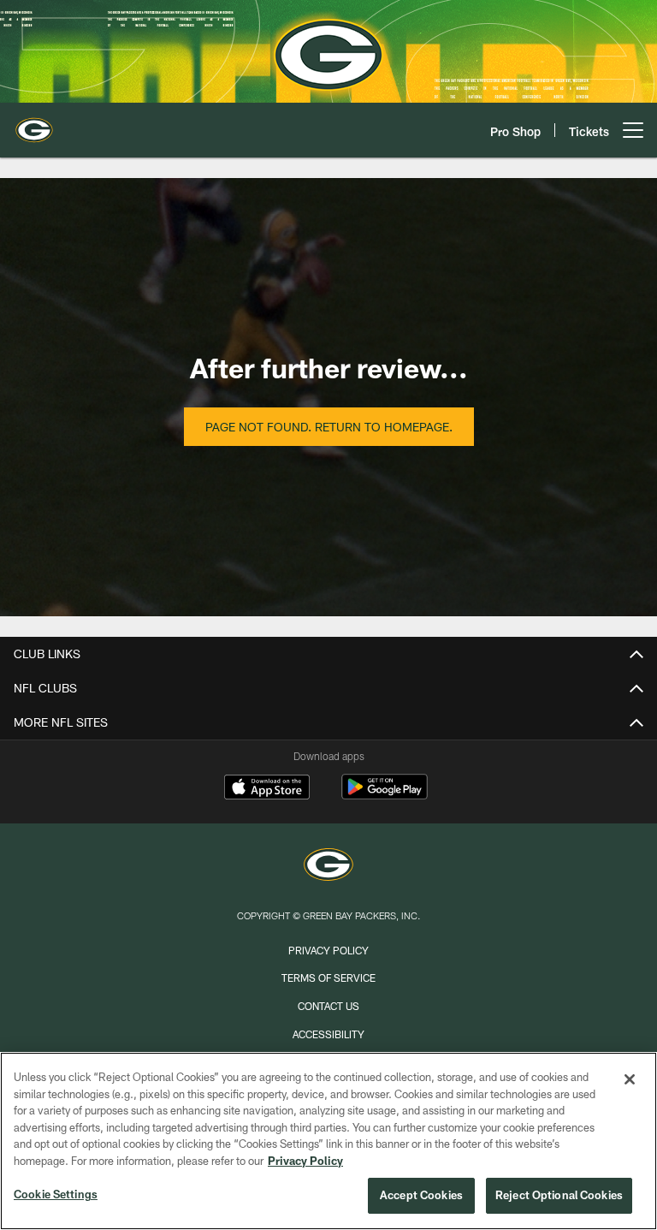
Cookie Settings (56, 1194)
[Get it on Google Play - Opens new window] (385, 796)
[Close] (629, 1079)
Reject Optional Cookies (559, 1195)
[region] (328, 1141)
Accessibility (328, 1034)
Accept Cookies (421, 1195)
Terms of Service (328, 977)
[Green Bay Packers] (328, 866)
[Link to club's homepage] (34, 123)
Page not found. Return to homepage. (329, 426)
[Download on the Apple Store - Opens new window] (267, 789)
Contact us (328, 1006)
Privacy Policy (328, 950)
